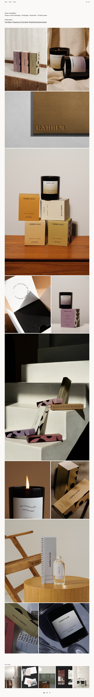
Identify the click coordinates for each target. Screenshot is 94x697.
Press (14, 2)
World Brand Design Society (38, 22)
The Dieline (8, 22)
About (10, 2)
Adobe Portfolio (50, 696)
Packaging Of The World (20, 22)
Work (6, 2)
